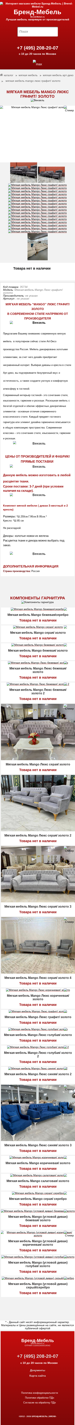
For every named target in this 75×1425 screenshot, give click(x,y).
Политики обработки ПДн (39, 1397)
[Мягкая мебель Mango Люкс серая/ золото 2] (38, 830)
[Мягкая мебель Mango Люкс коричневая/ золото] (38, 990)
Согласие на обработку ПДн (39, 1402)
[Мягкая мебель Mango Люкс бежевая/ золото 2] (38, 684)
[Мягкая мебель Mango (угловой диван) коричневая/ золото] (38, 1236)
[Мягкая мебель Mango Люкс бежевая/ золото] (38, 663)
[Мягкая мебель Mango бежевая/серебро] (38, 609)
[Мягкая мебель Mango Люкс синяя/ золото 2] (38, 1069)
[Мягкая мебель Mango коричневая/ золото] (38, 1157)
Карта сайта (37, 1375)
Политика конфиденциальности (39, 1392)
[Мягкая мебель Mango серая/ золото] (37, 627)
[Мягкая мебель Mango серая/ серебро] (37, 1193)
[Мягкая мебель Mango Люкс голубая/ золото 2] (38, 1047)
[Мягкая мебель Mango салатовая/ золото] (38, 1175)
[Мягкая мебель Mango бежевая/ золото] (38, 645)
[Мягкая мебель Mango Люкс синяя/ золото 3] (38, 1140)
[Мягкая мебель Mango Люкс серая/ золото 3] (38, 901)
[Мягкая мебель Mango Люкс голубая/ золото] (38, 1029)
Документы (37, 1370)
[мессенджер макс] (37, 64)
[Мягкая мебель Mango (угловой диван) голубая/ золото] (38, 1257)
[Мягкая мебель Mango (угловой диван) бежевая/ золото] (37, 1211)
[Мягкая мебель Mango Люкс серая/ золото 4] (38, 972)
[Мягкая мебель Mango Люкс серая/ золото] (38, 759)
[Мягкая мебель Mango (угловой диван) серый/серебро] (38, 1278)
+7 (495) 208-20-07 (37, 47)
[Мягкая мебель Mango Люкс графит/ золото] (37, 134)
